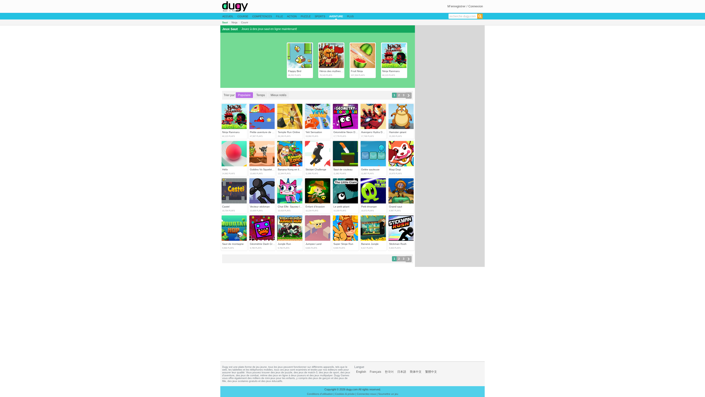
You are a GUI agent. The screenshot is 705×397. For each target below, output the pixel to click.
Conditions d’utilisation (320, 393)
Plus (350, 16)
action (292, 16)
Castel (225, 206)
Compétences (262, 16)
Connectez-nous (366, 393)
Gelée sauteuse (370, 169)
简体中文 (416, 371)
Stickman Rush (397, 243)
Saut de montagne (233, 243)
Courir (244, 22)
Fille (279, 16)
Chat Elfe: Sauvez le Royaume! (296, 206)
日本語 (401, 371)
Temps (260, 95)
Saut (225, 22)
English (361, 371)
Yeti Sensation (314, 132)
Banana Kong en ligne (290, 169)
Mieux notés (278, 95)
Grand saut (395, 206)
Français (375, 371)
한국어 (389, 371)
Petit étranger (369, 206)
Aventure (336, 16)
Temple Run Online (289, 132)
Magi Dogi (395, 169)
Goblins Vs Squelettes (262, 169)
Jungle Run (284, 243)
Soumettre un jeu (388, 393)
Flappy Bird (294, 71)
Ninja (234, 22)
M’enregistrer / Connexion (465, 6)
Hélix (225, 169)
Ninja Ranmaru (391, 71)
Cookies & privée (345, 393)
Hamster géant (397, 132)
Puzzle (306, 16)
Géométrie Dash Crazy (263, 243)
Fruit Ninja (357, 71)
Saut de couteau (342, 169)
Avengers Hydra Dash (374, 132)
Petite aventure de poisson (265, 132)
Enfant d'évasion (315, 206)
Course (242, 16)
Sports (320, 16)
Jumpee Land (313, 243)
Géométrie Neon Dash (346, 132)
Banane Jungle (370, 243)
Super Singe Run (343, 243)
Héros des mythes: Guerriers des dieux (342, 71)
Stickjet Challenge (316, 169)
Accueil (227, 16)
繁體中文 (431, 371)
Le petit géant (341, 206)
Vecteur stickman (260, 206)
